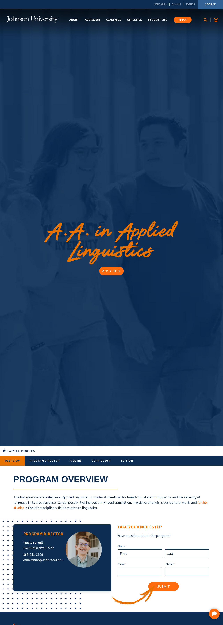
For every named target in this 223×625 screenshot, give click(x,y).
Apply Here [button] (111, 271)
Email (127, 564)
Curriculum (101, 461)
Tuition (127, 461)
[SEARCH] (205, 20)
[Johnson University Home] (31, 19)
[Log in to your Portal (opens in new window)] (216, 20)
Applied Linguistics (22, 451)
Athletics (134, 20)
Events (190, 4)
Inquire (75, 461)
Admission (92, 20)
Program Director (45, 461)
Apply (183, 20)
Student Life (157, 20)
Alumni (176, 4)
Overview (12, 461)
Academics (113, 20)
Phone (176, 564)
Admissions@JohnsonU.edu (43, 559)
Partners (160, 4)
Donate (210, 4)
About (74, 20)
